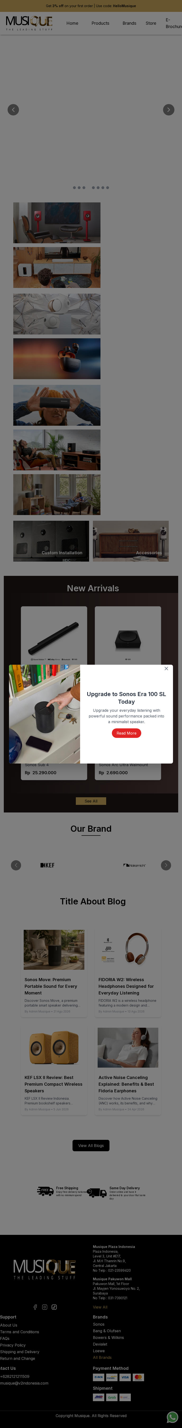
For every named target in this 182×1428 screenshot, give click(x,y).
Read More (126, 729)
